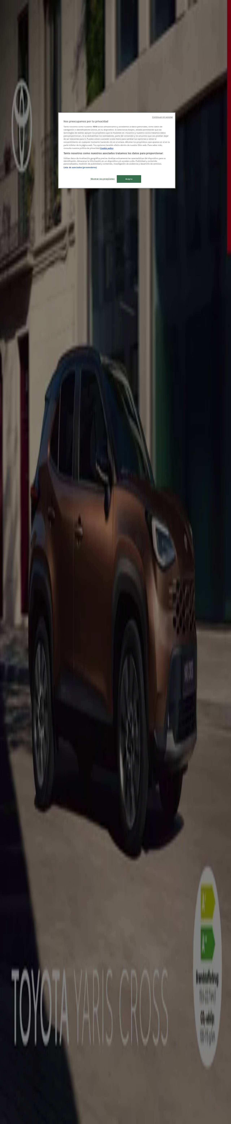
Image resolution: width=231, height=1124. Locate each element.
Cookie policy (106, 148)
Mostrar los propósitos (103, 178)
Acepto (128, 179)
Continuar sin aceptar (162, 117)
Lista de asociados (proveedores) (80, 167)
